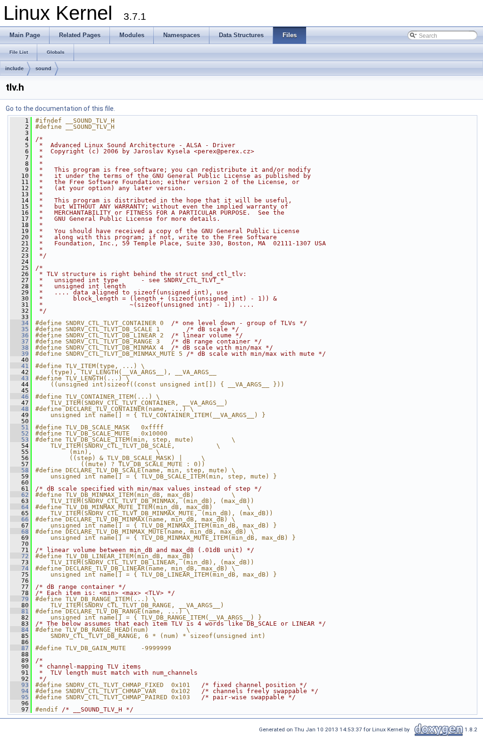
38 (19, 347)
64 (19, 507)
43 (19, 378)
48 (19, 408)
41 (19, 365)
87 (19, 648)
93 (19, 684)
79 (19, 599)
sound (43, 68)
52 (19, 433)
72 (19, 556)
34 (19, 323)
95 (19, 697)
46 (19, 396)
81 (19, 611)
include (14, 68)
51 (19, 427)
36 (19, 335)
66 (19, 519)
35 (19, 329)
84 (19, 629)
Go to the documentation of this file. (60, 108)
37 (19, 341)
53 (19, 439)
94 (19, 691)
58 (19, 470)
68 (19, 531)
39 (19, 353)
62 (19, 494)
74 (19, 568)
